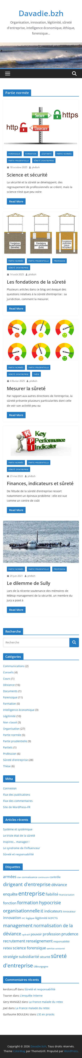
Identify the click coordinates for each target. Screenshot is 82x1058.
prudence (69, 933)
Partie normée (64, 153)
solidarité (60, 948)
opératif (26, 934)
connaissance (29, 877)
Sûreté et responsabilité (18, 854)
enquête (10, 894)
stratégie (10, 956)
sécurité (45, 957)
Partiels (8, 747)
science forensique (29, 948)
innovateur (69, 911)
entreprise (31, 893)
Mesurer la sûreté (26, 388)
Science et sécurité (27, 175)
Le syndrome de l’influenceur (21, 848)
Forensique (14, 153)
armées (9, 876)
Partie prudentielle (18, 160)
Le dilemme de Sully (28, 583)
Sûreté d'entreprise (44, 160)
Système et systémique (17, 829)
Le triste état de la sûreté (19, 835)
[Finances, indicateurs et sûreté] (41, 441)
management (18, 925)
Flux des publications (16, 794)
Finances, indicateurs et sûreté (40, 483)
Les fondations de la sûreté (36, 282)
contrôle (55, 877)
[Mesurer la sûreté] (41, 340)
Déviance (9, 685)
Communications (14, 666)
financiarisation (66, 894)
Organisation (11, 728)
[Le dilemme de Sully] (41, 542)
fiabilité (52, 894)
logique (30, 918)
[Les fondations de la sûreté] (41, 233)
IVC (23, 918)
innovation (12, 917)
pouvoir (36, 934)
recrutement (14, 940)
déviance (59, 884)
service (51, 948)
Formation (30, 153)
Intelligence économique (19, 710)
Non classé (10, 722)
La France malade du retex (46, 1002)
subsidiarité (29, 956)
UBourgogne (41, 966)
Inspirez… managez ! (16, 842)
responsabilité (61, 941)
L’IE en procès (45, 1014)
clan (19, 877)
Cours (6, 678)
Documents (10, 691)
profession (52, 934)
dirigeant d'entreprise (27, 884)
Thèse (36, 374)
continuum (43, 877)
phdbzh (36, 167)
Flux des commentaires (18, 801)
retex (7, 948)
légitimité (41, 918)
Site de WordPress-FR (16, 807)
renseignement (39, 940)
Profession (59, 261)
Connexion (10, 788)
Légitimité (46, 153)
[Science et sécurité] (41, 123)
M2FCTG (53, 918)
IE (41, 911)
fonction (9, 903)
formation (27, 903)
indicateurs (53, 911)
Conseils (8, 672)
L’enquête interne (31, 995)
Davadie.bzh (41, 13)
